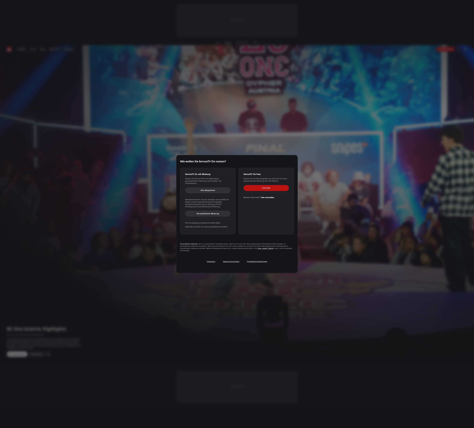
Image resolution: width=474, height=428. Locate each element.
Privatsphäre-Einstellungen (257, 261)
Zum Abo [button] (266, 188)
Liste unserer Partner (265, 248)
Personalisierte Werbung (208, 214)
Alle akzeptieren (207, 190)
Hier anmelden (267, 197)
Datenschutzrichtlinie (231, 261)
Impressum (211, 261)
